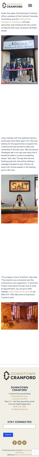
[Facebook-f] (14, 443)
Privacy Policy (27, 450)
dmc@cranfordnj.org (20, 409)
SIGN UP (8, 435)
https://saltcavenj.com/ (19, 291)
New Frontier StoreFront (23, 455)
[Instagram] (24, 443)
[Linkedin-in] (19, 443)
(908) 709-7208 (19, 407)
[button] (30, 5)
